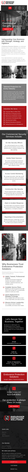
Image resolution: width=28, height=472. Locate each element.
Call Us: (14, 352)
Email (14, 342)
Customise (14, 465)
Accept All (14, 461)
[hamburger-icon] (10, 8)
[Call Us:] (14, 348)
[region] (14, 460)
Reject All (14, 469)
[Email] (14, 338)
